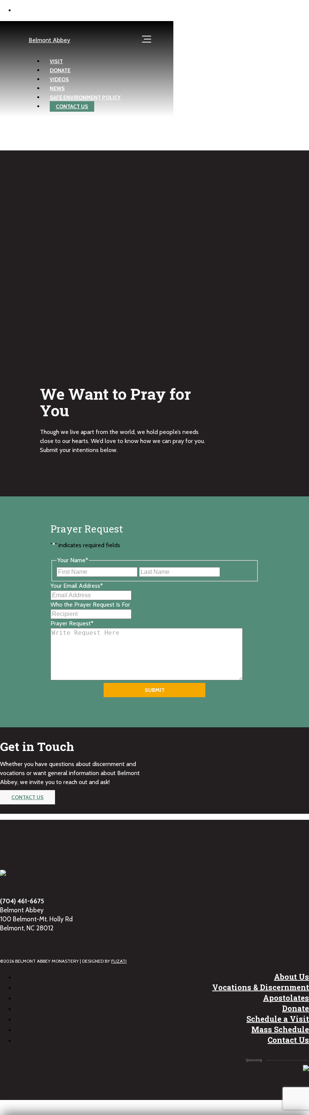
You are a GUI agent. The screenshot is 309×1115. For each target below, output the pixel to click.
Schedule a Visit (277, 1019)
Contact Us (288, 1040)
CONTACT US (27, 797)
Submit (155, 690)
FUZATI (119, 961)
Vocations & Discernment (260, 987)
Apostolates (286, 998)
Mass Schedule (280, 1029)
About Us (291, 977)
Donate (295, 1008)
